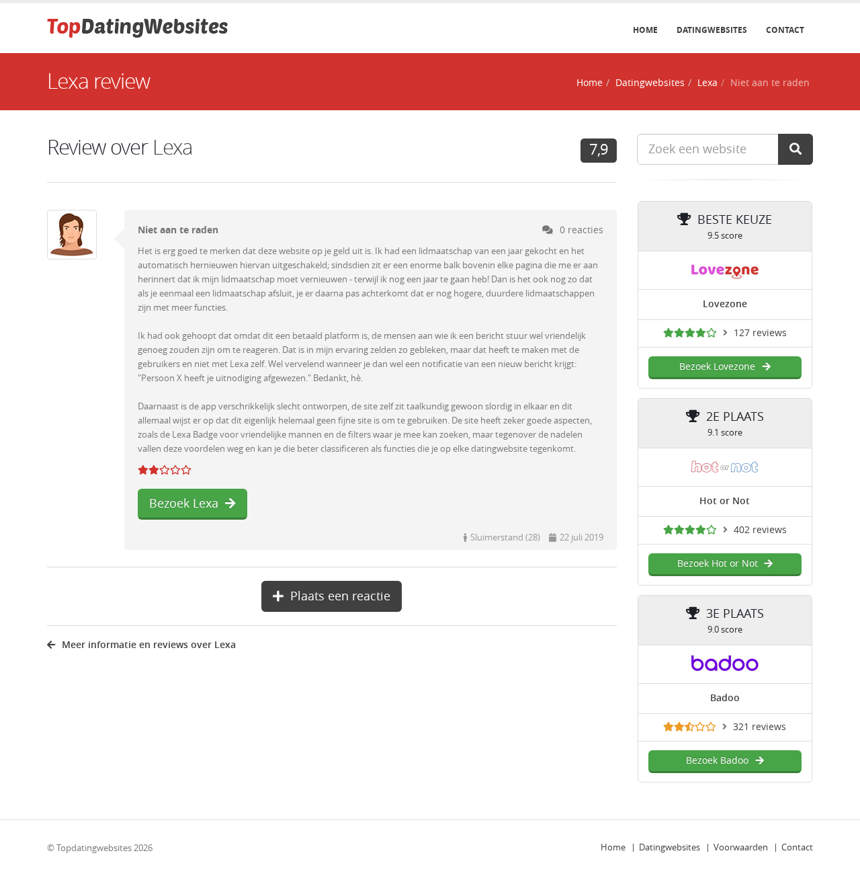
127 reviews (760, 333)
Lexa (707, 83)
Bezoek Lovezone (717, 366)
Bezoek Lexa (183, 503)
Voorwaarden (741, 847)
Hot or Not (724, 501)
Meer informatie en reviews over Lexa (149, 645)
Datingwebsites (712, 30)
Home (645, 30)
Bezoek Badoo (717, 760)
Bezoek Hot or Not (717, 563)
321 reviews (759, 727)
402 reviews (760, 530)
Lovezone (725, 304)
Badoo (725, 698)
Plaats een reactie (340, 596)
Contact (785, 30)
